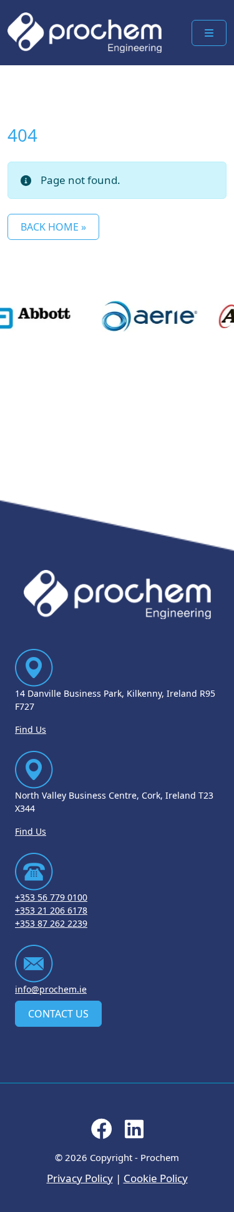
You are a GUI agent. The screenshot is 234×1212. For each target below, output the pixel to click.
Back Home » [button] (53, 227)
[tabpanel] (144, 316)
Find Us (30, 729)
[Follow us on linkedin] (134, 1133)
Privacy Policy (80, 1178)
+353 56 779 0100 (51, 897)
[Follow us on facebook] (101, 1133)
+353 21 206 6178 (51, 910)
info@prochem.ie (51, 989)
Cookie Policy (156, 1178)
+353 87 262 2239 (51, 923)
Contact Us (58, 1014)
